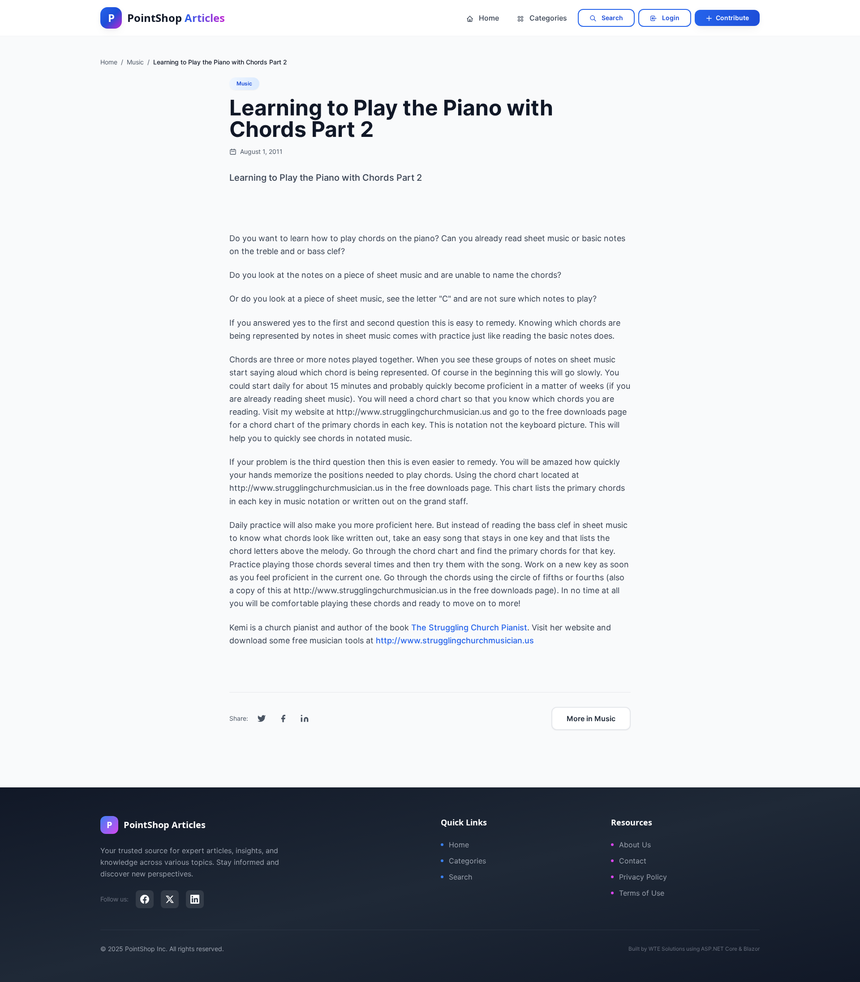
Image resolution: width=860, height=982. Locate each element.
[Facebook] (145, 899)
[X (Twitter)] (170, 899)
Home (488, 17)
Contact (632, 860)
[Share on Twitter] (262, 718)
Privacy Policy (643, 876)
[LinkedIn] (195, 899)
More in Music (591, 718)
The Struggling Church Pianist (469, 627)
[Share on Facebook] (283, 718)
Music (244, 83)
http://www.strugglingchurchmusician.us (455, 640)
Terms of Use (641, 892)
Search (611, 17)
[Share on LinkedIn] (305, 718)
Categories (547, 17)
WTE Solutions (667, 948)
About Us (635, 844)
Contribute (731, 17)
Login (670, 17)
